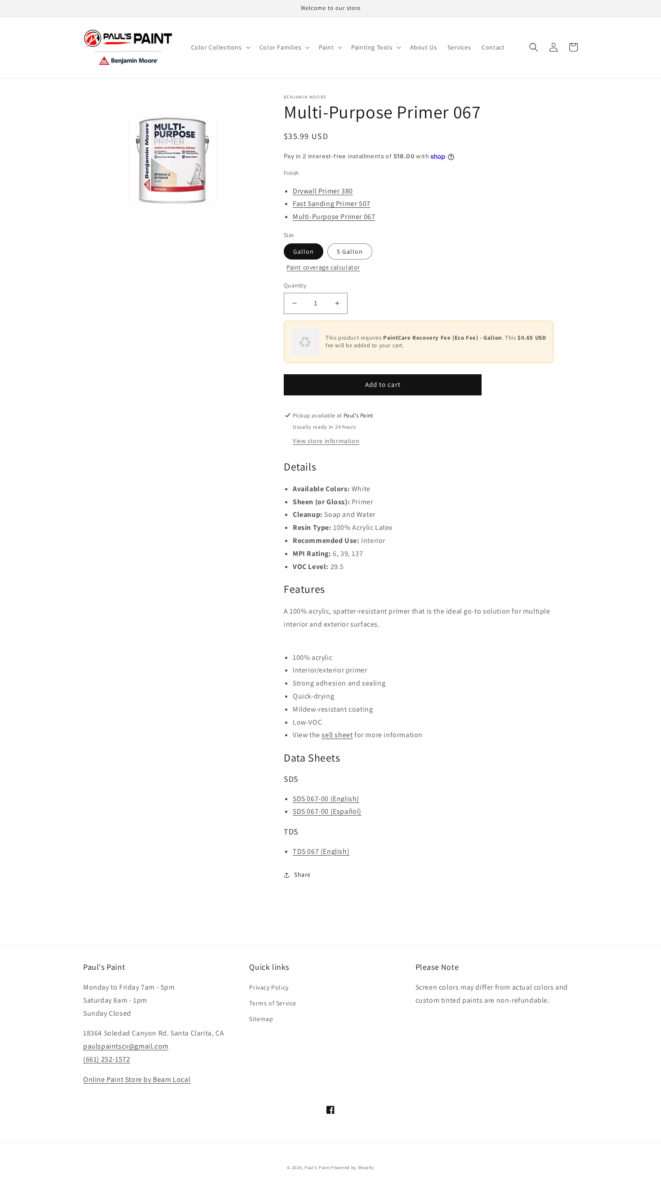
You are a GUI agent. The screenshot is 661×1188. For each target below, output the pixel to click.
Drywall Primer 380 (323, 191)
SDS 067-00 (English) (326, 798)
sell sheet (337, 735)
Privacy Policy (268, 987)
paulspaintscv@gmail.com (126, 1046)
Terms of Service (272, 1003)
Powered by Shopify (352, 1167)
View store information (326, 441)
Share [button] (302, 874)
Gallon (303, 251)
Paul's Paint (317, 1167)
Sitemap (261, 1019)
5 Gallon (350, 251)
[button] (220, 47)
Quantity (295, 285)
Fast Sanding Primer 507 (332, 203)
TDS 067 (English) (321, 851)
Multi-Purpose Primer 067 (334, 216)
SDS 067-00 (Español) (327, 811)
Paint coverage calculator (323, 267)
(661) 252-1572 (106, 1059)
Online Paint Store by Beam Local (136, 1079)
